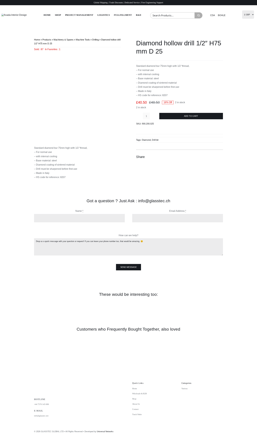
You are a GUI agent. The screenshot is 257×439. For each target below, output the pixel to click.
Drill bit (155, 140)
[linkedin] (213, 430)
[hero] (14, 15)
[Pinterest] (215, 157)
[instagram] (200, 430)
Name (79, 211)
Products (46, 39)
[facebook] (207, 430)
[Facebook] (204, 157)
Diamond (146, 140)
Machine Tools (83, 39)
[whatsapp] (220, 430)
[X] (209, 157)
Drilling (95, 39)
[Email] (220, 157)
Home (37, 39)
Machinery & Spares (63, 39)
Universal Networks (105, 431)
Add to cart (191, 116)
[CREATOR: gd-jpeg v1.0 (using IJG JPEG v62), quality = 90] (77, 94)
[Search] (198, 15)
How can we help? (128, 235)
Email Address (177, 211)
